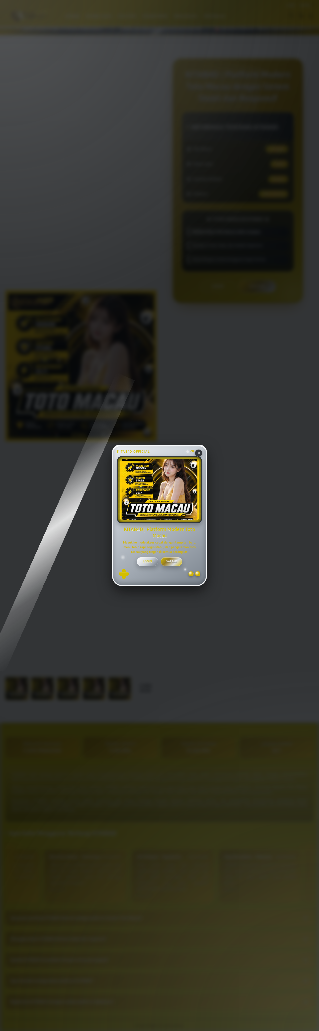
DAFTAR (171, 561)
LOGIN (147, 561)
